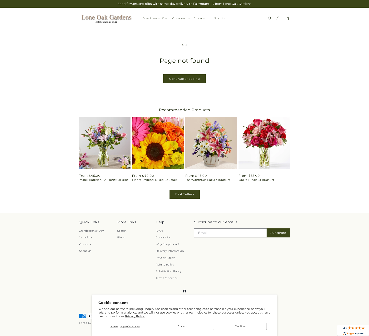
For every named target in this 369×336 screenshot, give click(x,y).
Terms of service (167, 278)
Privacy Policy (135, 316)
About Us (85, 251)
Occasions (86, 237)
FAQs (159, 230)
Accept (183, 326)
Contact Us (163, 237)
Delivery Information (170, 251)
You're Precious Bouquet (256, 180)
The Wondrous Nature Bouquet (207, 180)
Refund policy (165, 264)
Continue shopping (184, 78)
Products (85, 244)
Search (121, 230)
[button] (180, 18)
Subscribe (278, 233)
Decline (240, 326)
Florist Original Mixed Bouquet (154, 180)
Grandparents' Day (91, 230)
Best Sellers (184, 194)
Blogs (121, 237)
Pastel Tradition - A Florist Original (104, 180)
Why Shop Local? (167, 244)
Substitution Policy (168, 271)
